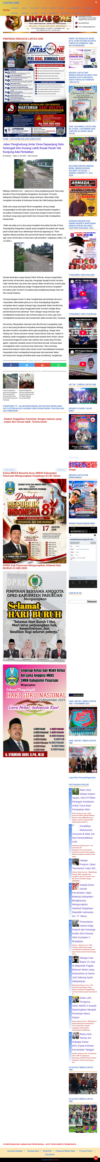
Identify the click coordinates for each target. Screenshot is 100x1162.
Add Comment (33, 156)
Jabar (61, 8)
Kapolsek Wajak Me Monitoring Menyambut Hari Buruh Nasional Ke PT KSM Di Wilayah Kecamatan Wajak (26, 394)
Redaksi (14, 8)
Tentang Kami (33, 1151)
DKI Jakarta (88, 8)
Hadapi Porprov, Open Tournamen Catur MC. (84, 864)
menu (88, 13)
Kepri (43, 13)
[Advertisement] (83, 622)
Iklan (24, 8)
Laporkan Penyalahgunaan (82, 777)
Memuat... (74, 457)
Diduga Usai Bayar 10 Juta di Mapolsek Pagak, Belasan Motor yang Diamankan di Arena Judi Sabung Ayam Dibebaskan (83, 970)
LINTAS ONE (11, 3)
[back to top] (96, 1158)
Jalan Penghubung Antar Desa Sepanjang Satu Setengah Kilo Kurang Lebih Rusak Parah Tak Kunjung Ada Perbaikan (10, 395)
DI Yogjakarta (73, 8)
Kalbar (35, 13)
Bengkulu (53, 13)
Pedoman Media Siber (65, 1151)
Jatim (44, 8)
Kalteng (25, 13)
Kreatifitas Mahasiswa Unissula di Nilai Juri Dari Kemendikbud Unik (83, 834)
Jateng (53, 8)
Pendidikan (78, 13)
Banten (14, 13)
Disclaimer (50, 1154)
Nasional (65, 13)
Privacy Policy (85, 1151)
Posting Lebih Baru (9, 470)
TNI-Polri (34, 8)
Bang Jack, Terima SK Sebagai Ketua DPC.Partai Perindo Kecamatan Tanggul (83, 1042)
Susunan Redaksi (15, 1151)
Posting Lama (61, 470)
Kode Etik (47, 1151)
